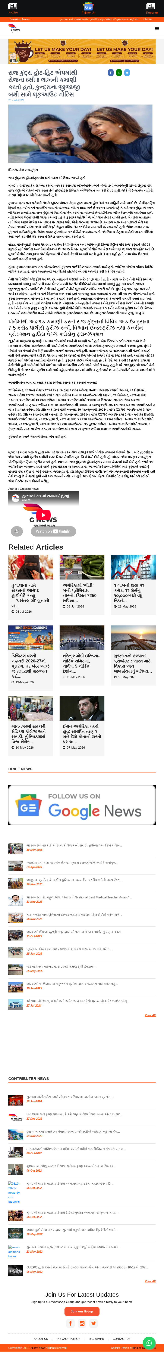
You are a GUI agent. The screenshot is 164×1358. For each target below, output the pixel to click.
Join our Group (82, 1311)
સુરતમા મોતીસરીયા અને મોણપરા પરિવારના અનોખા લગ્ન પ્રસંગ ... (70, 1096)
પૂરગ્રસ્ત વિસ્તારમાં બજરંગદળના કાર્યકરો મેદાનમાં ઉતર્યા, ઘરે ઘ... (69, 949)
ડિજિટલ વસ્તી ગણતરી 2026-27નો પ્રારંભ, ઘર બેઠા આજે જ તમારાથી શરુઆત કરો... (31, 665)
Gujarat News (37, 1347)
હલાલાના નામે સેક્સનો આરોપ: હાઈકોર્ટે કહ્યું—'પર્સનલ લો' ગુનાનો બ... (30, 594)
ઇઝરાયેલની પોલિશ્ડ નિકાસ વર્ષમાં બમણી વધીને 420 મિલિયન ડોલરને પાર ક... (76, 1148)
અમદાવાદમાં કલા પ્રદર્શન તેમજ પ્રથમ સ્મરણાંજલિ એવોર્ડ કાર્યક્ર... (71, 862)
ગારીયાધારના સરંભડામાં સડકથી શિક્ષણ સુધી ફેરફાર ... (61, 966)
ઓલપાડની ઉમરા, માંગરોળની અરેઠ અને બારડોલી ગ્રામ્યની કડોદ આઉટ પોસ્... (77, 1001)
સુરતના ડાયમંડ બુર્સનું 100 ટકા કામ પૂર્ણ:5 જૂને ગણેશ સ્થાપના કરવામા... (73, 1246)
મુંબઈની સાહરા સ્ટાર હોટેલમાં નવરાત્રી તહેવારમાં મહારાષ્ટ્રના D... (69, 1183)
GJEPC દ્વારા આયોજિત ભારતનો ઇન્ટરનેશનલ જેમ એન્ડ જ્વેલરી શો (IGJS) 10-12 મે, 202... (87, 1266)
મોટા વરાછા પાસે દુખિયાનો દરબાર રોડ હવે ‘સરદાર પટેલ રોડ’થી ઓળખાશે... (74, 914)
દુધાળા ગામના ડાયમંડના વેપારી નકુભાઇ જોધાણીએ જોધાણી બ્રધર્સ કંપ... (73, 1131)
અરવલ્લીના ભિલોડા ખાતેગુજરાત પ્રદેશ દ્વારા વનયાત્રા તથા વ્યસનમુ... (72, 983)
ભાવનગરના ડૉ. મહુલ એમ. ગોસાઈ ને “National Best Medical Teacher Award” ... (79, 897)
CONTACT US (121, 1338)
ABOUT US (41, 1338)
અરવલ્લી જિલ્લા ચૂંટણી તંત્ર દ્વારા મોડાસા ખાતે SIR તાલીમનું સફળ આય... (74, 931)
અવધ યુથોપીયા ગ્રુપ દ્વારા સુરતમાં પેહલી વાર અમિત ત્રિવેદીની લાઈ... (71, 1229)
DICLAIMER (96, 1338)
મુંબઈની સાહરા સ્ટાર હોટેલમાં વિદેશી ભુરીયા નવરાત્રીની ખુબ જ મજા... (72, 1212)
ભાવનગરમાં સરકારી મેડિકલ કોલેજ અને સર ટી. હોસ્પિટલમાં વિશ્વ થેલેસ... (74, 845)
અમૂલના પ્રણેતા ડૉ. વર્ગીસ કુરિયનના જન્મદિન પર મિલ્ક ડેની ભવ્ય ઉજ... (74, 879)
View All (150, 1014)
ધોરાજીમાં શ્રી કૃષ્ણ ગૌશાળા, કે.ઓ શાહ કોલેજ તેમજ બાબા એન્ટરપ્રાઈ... (74, 1113)
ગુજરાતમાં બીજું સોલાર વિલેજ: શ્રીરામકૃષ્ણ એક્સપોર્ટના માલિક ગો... (71, 1165)
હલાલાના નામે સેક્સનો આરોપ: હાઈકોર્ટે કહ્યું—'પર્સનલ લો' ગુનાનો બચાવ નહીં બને (74, 19)
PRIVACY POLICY (68, 1338)
